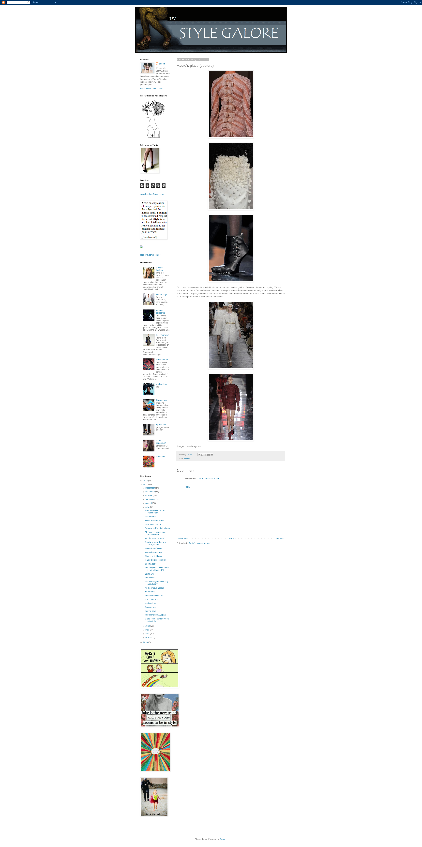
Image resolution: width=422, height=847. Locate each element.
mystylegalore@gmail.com (152, 194)
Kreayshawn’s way (153, 548)
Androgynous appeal (154, 588)
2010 (145, 642)
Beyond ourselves (160, 311)
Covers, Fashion (159, 269)
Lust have (149, 574)
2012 (145, 480)
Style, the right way (153, 556)
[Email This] (199, 454)
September (150, 499)
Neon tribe (161, 457)
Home (231, 538)
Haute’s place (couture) (155, 560)
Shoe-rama (150, 592)
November (150, 492)
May (147, 630)
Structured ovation (153, 524)
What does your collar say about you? (156, 583)
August (148, 503)
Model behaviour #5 (154, 595)
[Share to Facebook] (208, 454)
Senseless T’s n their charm (157, 528)
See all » (157, 255)
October (149, 495)
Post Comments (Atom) (199, 543)
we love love (161, 384)
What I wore (150, 517)
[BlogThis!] (202, 454)
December (150, 488)
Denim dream (162, 359)
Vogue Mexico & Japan (155, 615)
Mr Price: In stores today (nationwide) (155, 533)
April (147, 633)
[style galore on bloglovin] (153, 137)
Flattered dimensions (154, 520)
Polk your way (162, 335)
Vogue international (154, 552)
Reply (187, 487)
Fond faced (150, 578)
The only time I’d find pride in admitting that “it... (157, 569)
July (147, 507)
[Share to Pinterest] (211, 454)
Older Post (279, 538)
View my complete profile (151, 88)
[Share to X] (205, 454)
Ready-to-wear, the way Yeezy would (155, 543)
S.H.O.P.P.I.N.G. (152, 599)
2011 (145, 484)
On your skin (161, 400)
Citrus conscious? (161, 442)
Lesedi (162, 64)
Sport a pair (161, 425)
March (148, 637)
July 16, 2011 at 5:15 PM (208, 478)
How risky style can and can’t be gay (155, 511)
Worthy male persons (154, 538)
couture (187, 459)
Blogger (223, 839)
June (147, 626)
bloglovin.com (146, 255)
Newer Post (183, 538)
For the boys (161, 294)
